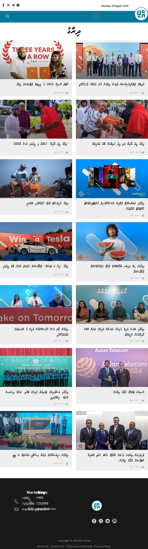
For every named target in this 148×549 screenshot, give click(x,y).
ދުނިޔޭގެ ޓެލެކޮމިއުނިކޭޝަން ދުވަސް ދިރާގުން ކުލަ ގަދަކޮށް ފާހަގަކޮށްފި (111, 84)
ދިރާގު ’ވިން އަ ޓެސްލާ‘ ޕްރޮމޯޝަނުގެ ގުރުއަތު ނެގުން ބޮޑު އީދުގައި (35, 266)
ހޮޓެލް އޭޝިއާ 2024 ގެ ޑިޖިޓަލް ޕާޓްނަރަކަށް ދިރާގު (42, 84)
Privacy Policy (102, 546)
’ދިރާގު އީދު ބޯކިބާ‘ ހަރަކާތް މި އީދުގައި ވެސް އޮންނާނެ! (40, 144)
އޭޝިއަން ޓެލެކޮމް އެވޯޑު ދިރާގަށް (128, 392)
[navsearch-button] (7, 17)
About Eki (43, 546)
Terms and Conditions (79, 546)
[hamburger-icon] (96, 15)
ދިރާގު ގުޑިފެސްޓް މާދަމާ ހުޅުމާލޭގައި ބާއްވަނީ (47, 203)
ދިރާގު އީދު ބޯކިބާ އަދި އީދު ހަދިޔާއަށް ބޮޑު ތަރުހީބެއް (118, 144)
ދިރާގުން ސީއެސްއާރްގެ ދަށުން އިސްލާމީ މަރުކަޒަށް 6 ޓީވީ (40, 455)
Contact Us (57, 546)
